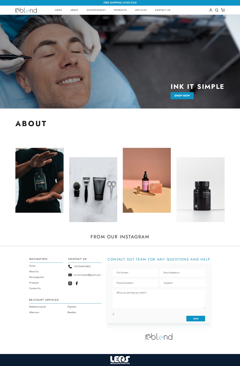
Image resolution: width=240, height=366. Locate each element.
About (74, 10)
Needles (72, 312)
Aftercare (34, 312)
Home (58, 10)
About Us (34, 271)
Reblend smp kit (37, 307)
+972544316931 (82, 266)
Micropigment (96, 10)
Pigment (72, 307)
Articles (141, 10)
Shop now (182, 95)
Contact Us (163, 10)
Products (120, 10)
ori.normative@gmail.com (87, 275)
